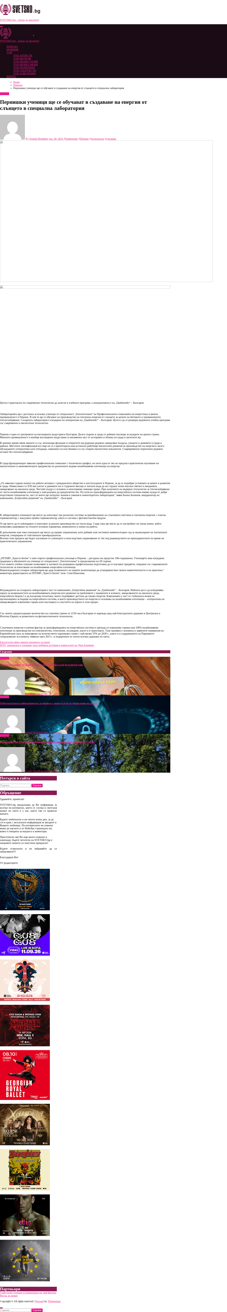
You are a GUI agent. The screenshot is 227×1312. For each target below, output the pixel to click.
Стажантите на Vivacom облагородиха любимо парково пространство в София (47, 742)
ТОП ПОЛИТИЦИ (24, 67)
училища (111, 138)
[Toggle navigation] (1, 26)
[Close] (1, 1307)
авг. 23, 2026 (51, 771)
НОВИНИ (12, 49)
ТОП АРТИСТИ (22, 55)
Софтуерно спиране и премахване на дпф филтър (28, 1292)
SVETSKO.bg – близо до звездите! (19, 20)
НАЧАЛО (12, 46)
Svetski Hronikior (38, 138)
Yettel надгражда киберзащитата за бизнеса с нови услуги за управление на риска (48, 703)
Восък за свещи (9, 1295)
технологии (97, 138)
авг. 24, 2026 (51, 693)
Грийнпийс (71, 138)
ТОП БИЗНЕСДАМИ (25, 61)
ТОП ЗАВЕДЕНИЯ (24, 73)
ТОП (9, 52)
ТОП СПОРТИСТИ (24, 70)
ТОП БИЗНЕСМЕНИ (25, 64)
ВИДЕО (11, 76)
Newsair (39, 1301)
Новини (4, 93)
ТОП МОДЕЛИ (22, 58)
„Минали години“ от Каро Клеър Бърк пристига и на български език (41, 664)
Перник (84, 138)
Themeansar (54, 1301)
